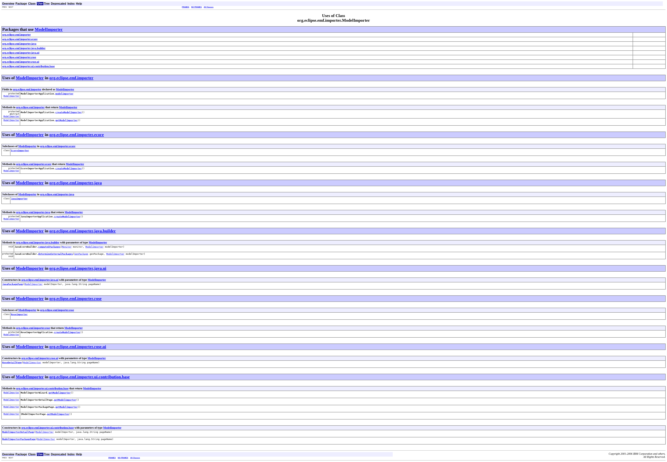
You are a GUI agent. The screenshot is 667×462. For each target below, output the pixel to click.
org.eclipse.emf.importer (71, 78)
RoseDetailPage (12, 362)
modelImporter (64, 93)
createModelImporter (68, 112)
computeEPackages (49, 247)
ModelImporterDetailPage (18, 432)
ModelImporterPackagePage (19, 439)
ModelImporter (49, 29)
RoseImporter (19, 314)
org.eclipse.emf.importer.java (75, 183)
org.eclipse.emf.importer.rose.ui (77, 346)
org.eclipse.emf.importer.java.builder (82, 231)
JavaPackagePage (12, 284)
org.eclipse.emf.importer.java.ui (77, 268)
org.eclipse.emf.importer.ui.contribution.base (89, 377)
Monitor (67, 247)
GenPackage (81, 254)
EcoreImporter (20, 150)
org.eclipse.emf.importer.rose (75, 298)
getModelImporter (66, 120)
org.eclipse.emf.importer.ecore (76, 134)
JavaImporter (19, 198)
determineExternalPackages (55, 254)
